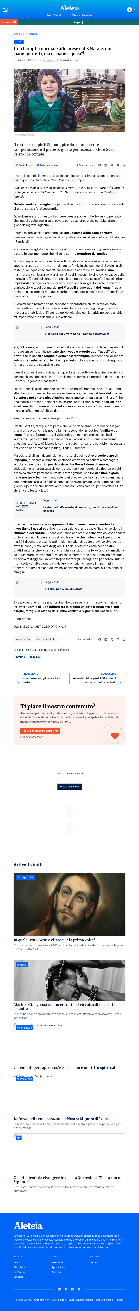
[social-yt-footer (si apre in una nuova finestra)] (59, 1289)
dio (18, 1137)
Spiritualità (19, 1272)
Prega (77, 22)
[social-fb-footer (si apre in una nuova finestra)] (66, 1289)
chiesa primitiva (25, 877)
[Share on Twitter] (112, 165)
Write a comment (69, 786)
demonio (21, 964)
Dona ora (7, 22)
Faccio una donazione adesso (38, 730)
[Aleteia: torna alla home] (69, 8)
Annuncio (57, 1272)
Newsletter (58, 1262)
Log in (80, 773)
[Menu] (23, 10)
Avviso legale (59, 1299)
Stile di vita (19, 33)
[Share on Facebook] (99, 165)
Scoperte (18, 1276)
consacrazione (24, 1078)
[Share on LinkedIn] (105, 165)
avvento (20, 656)
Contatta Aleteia (104, 1299)
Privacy (119, 1299)
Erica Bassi (49, 60)
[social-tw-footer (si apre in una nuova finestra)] (72, 1289)
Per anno (94, 1262)
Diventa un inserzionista (80, 1299)
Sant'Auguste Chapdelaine (80, 15)
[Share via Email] (118, 165)
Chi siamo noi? (41, 1299)
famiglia (33, 33)
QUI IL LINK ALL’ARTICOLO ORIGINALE (40, 627)
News (17, 1262)
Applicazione (58, 1267)
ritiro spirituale (24, 1027)
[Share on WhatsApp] (124, 165)
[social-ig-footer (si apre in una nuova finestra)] (79, 1289)
